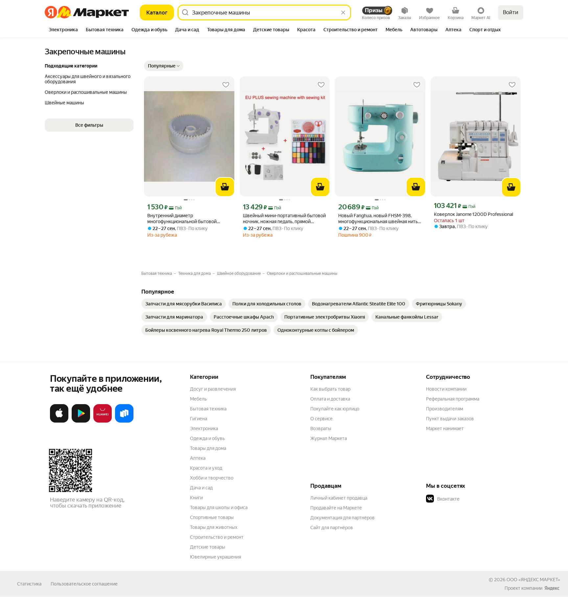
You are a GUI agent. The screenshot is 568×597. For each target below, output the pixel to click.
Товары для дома (208, 448)
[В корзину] (225, 187)
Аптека (197, 458)
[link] (183, 303)
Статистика (29, 583)
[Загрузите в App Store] (59, 421)
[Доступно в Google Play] (81, 421)
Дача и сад (201, 487)
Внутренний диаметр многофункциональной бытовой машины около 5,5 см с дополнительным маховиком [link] (182, 218)
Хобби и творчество (211, 477)
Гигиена (198, 418)
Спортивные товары (212, 517)
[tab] (63, 30)
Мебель (198, 399)
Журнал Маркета (328, 438)
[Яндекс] (552, 588)
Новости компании (446, 389)
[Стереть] (343, 12)
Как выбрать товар (330, 389)
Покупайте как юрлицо (334, 408)
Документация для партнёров (342, 517)
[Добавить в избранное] (225, 85)
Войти (510, 12)
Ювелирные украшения (215, 556)
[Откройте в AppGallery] (102, 421)
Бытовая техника (208, 408)
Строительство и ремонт (217, 537)
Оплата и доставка (330, 399)
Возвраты (320, 428)
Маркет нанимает (445, 428)
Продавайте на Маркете (336, 507)
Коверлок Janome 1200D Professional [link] (473, 214)
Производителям (444, 408)
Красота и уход (206, 468)
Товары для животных (213, 527)
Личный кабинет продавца (338, 498)
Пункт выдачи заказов (450, 418)
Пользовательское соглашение (84, 583)
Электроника (204, 428)
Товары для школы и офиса (219, 507)
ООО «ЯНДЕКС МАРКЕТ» (533, 579)
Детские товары (207, 547)
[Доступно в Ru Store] (124, 421)
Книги (196, 497)
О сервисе (321, 418)
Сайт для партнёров (331, 527)
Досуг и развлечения (213, 389)
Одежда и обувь (207, 438)
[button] (163, 66)
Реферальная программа (452, 399)
